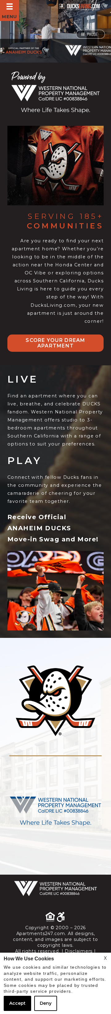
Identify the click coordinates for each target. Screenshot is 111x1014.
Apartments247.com (40, 933)
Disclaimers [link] (78, 951)
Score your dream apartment (55, 343)
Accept (17, 1003)
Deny (45, 1003)
